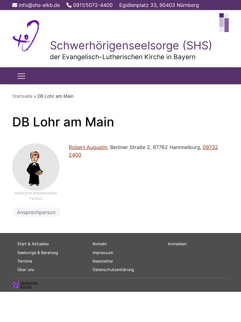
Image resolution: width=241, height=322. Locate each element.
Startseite (22, 96)
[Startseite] (26, 35)
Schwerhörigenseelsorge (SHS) (131, 45)
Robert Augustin (88, 147)
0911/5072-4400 (92, 5)
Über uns (25, 269)
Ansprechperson (36, 212)
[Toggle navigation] (21, 76)
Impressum (103, 252)
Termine (24, 261)
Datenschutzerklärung (113, 269)
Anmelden (177, 244)
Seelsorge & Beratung (37, 252)
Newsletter (103, 261)
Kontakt (100, 244)
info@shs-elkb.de (38, 5)
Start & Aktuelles (33, 244)
